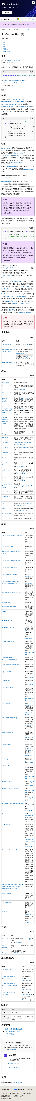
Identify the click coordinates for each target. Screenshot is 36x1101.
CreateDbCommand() (8, 627)
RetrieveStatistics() (7, 902)
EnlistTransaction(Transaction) (11, 664)
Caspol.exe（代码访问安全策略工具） (18, 296)
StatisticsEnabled (7, 513)
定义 (4, 42)
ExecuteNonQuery (7, 107)
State (3, 508)
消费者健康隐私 (5, 1096)
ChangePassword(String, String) (11, 592)
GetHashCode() (6, 680)
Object (6, 80)
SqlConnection (6, 102)
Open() (4, 814)
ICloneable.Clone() (7, 969)
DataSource (5, 458)
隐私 (28, 1093)
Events (4, 477)
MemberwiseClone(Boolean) (10, 789)
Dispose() (27, 939)
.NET (8, 29)
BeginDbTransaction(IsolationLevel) (12, 535)
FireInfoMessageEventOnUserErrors (7, 486)
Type (26, 761)
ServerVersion (6, 496)
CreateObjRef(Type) (8, 641)
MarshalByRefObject (17, 80)
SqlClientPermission (8, 289)
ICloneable (8, 90)
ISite (21, 503)
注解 (4, 46)
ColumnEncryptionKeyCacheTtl (6, 400)
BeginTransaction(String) (9, 567)
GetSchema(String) (7, 732)
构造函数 (5, 49)
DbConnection (18, 83)
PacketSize (5, 491)
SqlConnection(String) (8, 362)
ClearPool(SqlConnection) (9, 606)
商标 (21, 1096)
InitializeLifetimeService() (9, 766)
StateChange (28, 805)
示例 (4, 44)
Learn (3, 29)
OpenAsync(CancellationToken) (29, 841)
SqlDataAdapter (6, 155)
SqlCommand (17, 99)
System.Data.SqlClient (13, 60)
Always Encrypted (25, 398)
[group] (18, 75)
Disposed (5, 939)
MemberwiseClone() (8, 782)
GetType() (5, 759)
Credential (5, 447)
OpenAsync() (6, 824)
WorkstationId (6, 519)
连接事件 (11, 310)
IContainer (17, 442)
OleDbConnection (16, 163)
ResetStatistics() (6, 893)
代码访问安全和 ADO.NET (21, 304)
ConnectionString (7, 178)
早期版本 (12, 1093)
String (31, 911)
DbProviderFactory (22, 463)
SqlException (5, 268)
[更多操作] (33, 29)
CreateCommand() (7, 620)
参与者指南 (14, 1049)
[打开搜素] (29, 19)
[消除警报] (33, 2)
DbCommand (28, 631)
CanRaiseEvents (6, 386)
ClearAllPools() (6, 603)
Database (5, 452)
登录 (33, 19)
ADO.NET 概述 (9, 1034)
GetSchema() (6, 703)
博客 (18, 1093)
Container (5, 442)
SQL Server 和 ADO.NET (12, 1031)
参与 (24, 1093)
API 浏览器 (15, 29)
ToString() (5, 911)
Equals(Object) (6, 671)
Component (8, 83)
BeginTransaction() (7, 546)
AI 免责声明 (4, 1093)
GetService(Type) (7, 744)
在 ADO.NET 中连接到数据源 (14, 1029)
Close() (4, 611)
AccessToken (6, 382)
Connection (5, 104)
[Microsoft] (18, 19)
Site (3, 503)
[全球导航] (1, 19)
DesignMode (6, 470)
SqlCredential (29, 357)
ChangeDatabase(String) (9, 574)
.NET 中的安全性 (11, 301)
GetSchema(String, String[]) (10, 717)
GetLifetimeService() (8, 687)
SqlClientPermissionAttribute (11, 294)
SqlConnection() (6, 344)
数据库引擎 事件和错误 (26, 312)
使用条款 (15, 1096)
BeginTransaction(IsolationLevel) (11, 560)
